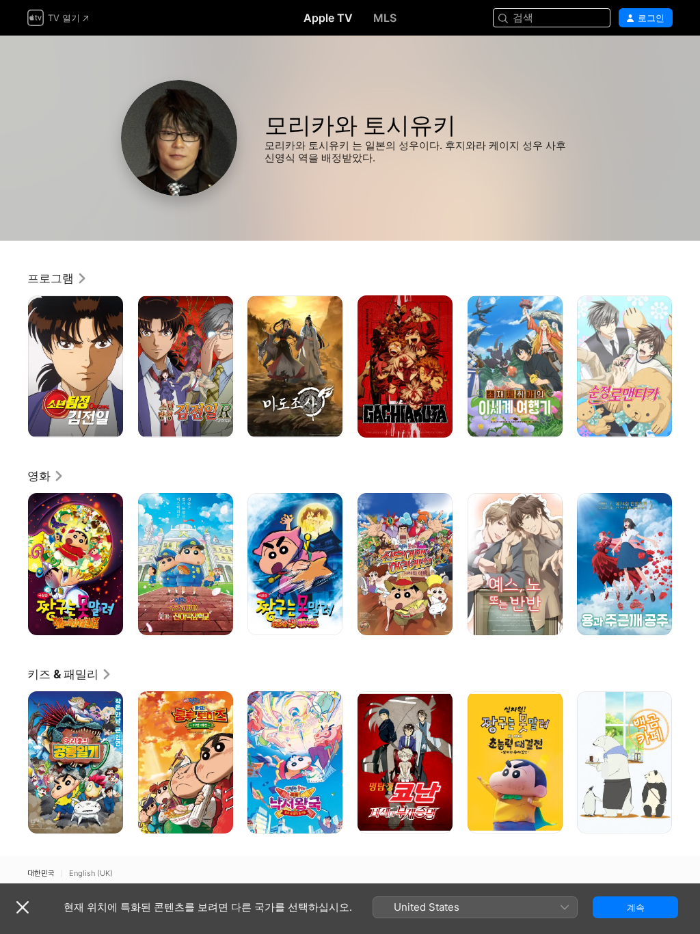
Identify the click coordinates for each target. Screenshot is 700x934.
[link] (57, 278)
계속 (636, 907)
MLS (384, 18)
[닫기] (22, 907)
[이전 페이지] (13, 366)
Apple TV (328, 18)
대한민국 (41, 873)
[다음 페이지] (686, 366)
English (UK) (91, 873)
